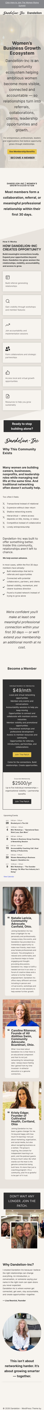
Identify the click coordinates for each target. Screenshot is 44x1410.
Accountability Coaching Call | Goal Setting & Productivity (24, 849)
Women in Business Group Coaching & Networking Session (25, 840)
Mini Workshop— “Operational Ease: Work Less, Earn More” (25, 831)
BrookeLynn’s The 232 (19, 823)
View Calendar (9, 876)
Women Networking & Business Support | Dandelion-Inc (23, 858)
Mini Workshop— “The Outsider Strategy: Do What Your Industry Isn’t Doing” (25, 869)
